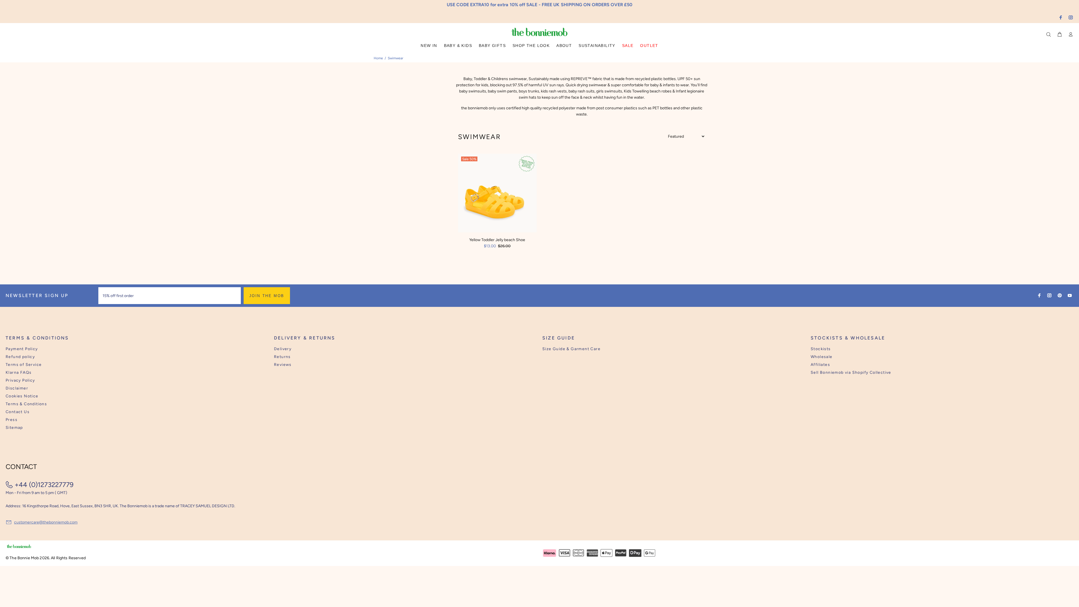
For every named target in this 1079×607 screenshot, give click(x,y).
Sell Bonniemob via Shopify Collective (851, 372)
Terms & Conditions (26, 404)
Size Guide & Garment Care (571, 348)
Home (378, 58)
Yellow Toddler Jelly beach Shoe (497, 239)
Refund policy (20, 356)
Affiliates (820, 364)
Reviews (283, 364)
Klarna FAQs (18, 372)
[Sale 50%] (497, 192)
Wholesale (822, 356)
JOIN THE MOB (266, 296)
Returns (282, 356)
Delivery (282, 348)
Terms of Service (24, 364)
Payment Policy (22, 348)
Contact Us (18, 411)
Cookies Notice (22, 396)
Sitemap (14, 427)
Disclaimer (17, 388)
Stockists (821, 348)
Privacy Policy (20, 380)
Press (11, 419)
